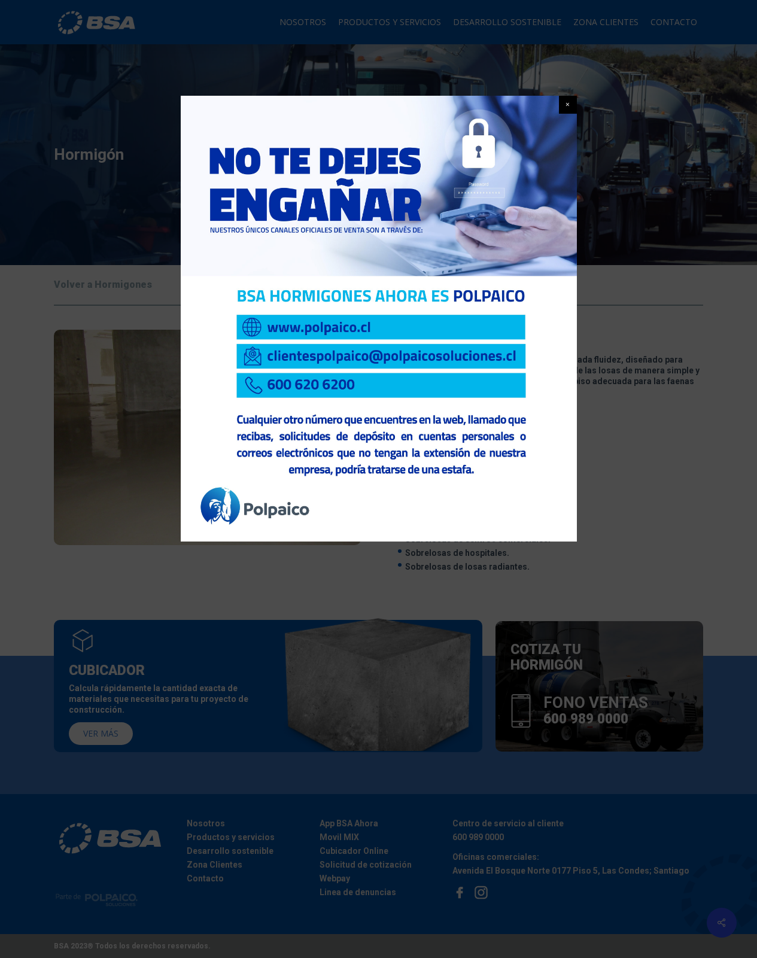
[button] (568, 105)
